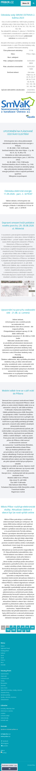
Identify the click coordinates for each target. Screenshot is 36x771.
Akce (2, 662)
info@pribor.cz (5, 734)
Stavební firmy (5, 692)
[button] (26, 3)
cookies (3, 713)
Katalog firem (5, 651)
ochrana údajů (5, 715)
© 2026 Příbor (31, 765)
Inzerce (3, 660)
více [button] (15, 765)
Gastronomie (5, 674)
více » (3, 750)
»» (28, 630)
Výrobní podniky (5, 695)
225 (19, 630)
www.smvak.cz (18, 357)
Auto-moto (4, 688)
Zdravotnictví (4, 699)
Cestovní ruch (5, 678)
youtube (5, 746)
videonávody (4, 718)
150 (8, 630)
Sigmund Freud (5, 648)
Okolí (2, 658)
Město (3, 646)
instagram (5, 743)
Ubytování (4, 676)
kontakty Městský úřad (7, 708)
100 (32, 628)
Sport (2, 655)
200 (13, 630)
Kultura (3, 653)
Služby (3, 681)
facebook (5, 741)
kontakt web (4, 720)
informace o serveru (7, 711)
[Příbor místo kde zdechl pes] (18, 282)
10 (23, 628)
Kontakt (3, 665)
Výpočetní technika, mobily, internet (11, 690)
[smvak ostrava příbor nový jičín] (18, 97)
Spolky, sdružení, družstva (8, 697)
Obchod (3, 685)
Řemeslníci (4, 683)
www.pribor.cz (5, 736)
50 (27, 628)
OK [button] (9, 768)
